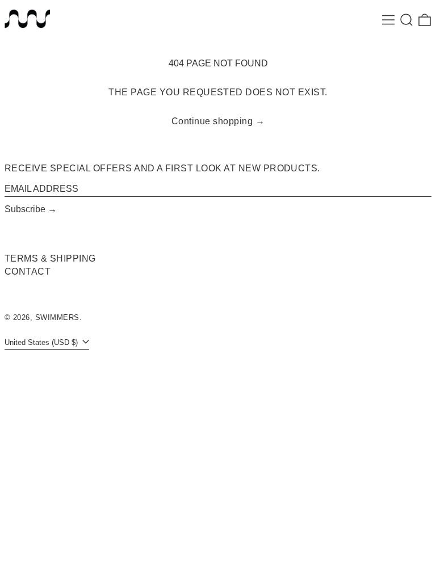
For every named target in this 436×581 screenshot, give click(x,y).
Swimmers (57, 317)
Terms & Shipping (50, 258)
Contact (28, 271)
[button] (406, 20)
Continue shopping (212, 121)
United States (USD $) (42, 342)
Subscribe (25, 209)
